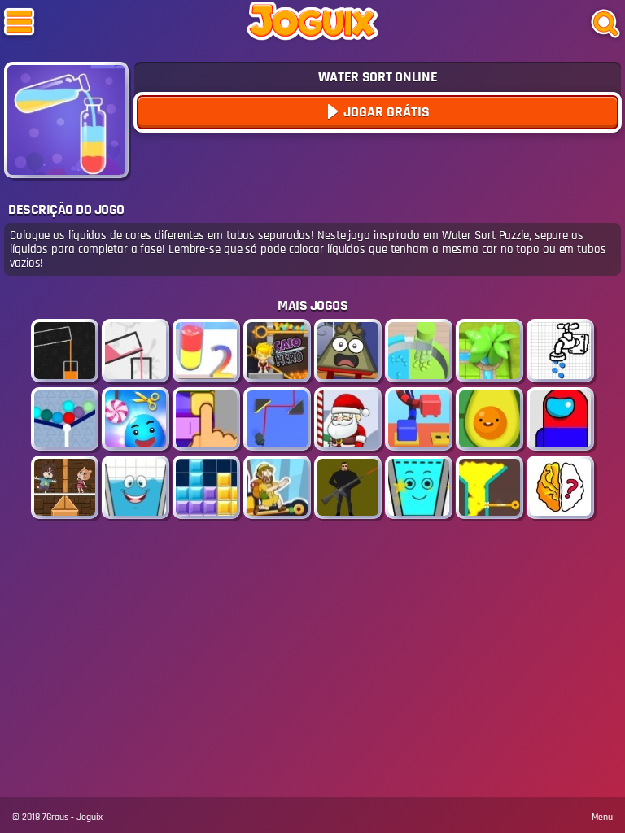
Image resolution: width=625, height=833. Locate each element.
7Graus (55, 817)
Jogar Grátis (385, 111)
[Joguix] (312, 24)
